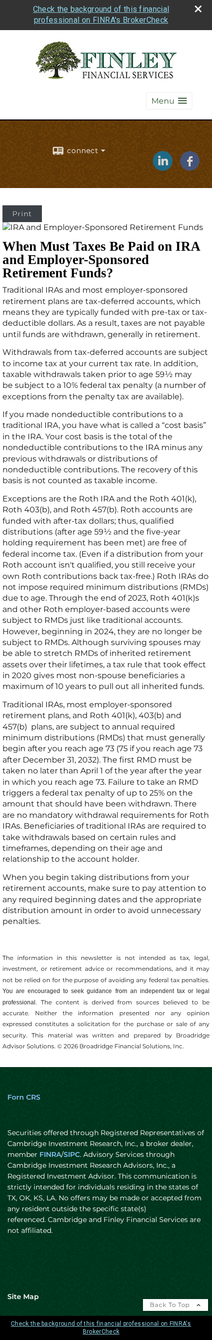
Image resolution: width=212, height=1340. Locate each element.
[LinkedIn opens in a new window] (163, 167)
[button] (169, 101)
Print (22, 213)
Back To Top (171, 1304)
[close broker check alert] (198, 9)
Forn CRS (23, 1097)
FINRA (50, 1154)
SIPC (72, 1154)
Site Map (23, 1296)
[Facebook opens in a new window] (190, 167)
